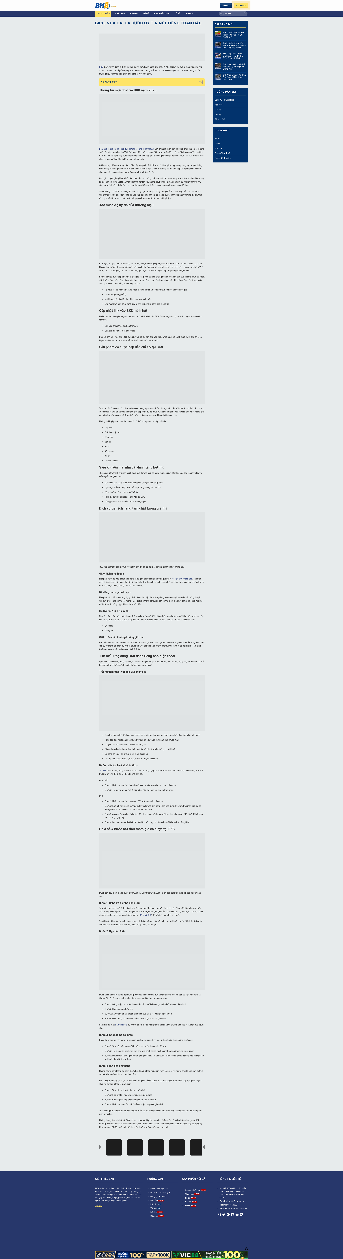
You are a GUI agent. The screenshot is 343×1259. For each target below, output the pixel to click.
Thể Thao (120, 13)
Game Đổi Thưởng (223, 158)
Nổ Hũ (217, 139)
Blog (188, 13)
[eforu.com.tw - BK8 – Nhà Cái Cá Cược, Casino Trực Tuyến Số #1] (122, 5)
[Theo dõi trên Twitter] (223, 1215)
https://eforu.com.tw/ (237, 1208)
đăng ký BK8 (145, 915)
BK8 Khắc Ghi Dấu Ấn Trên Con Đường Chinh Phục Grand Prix (234, 77)
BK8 (97, 1188)
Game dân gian (162, 13)
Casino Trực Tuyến (223, 153)
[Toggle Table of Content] (199, 82)
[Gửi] (245, 13)
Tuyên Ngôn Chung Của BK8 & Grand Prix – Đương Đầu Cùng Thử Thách (234, 45)
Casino (134, 13)
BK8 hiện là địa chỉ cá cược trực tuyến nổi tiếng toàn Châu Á (126, 149)
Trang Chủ (102, 13)
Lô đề (177, 13)
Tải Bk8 (102, 770)
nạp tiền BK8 (121, 1024)
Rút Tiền (218, 110)
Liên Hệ (218, 114)
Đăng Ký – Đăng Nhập (224, 100)
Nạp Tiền (219, 105)
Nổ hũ (146, 13)
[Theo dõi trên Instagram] (219, 1215)
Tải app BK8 (220, 119)
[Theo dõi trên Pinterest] (228, 1215)
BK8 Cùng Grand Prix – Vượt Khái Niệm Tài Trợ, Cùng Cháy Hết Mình (233, 56)
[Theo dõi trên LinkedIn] (232, 1215)
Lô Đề (217, 143)
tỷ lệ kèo (98, 1206)
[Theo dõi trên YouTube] (237, 1215)
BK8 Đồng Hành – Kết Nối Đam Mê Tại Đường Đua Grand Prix (234, 66)
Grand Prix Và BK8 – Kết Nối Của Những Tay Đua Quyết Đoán (233, 34)
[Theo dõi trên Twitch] (241, 1215)
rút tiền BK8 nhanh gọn (182, 578)
